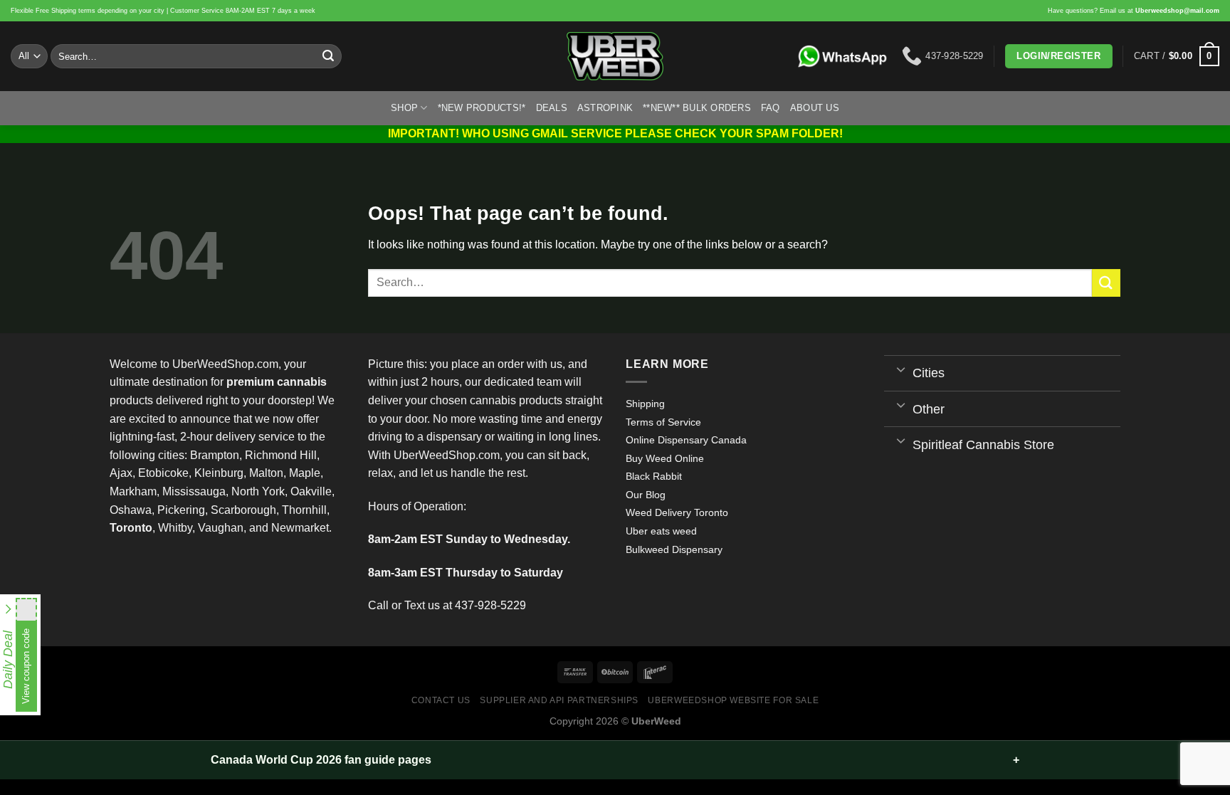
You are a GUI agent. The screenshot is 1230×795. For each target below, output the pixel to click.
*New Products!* (482, 107)
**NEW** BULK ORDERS (697, 107)
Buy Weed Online (665, 458)
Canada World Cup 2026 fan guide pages (321, 760)
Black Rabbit (654, 476)
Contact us (441, 700)
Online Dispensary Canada (686, 440)
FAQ (770, 107)
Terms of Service (663, 422)
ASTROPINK (605, 107)
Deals (551, 107)
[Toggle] (901, 368)
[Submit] (328, 56)
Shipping (645, 403)
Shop (404, 107)
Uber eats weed (661, 531)
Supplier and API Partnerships (559, 700)
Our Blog (646, 494)
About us (814, 107)
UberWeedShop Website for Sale (733, 700)
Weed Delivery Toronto (677, 512)
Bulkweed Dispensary (674, 549)
